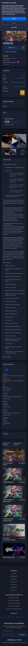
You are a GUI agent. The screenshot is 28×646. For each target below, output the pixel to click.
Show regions (6, 64)
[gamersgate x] (9, 617)
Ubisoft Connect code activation (14, 609)
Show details (14, 27)
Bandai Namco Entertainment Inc (18, 83)
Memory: (5, 401)
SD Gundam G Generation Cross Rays (9, 539)
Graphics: (5, 409)
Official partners (14, 576)
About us (14, 573)
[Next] (24, 152)
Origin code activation (14, 597)
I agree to (8, 630)
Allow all (14, 18)
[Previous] (3, 152)
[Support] (22, 617)
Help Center (14, 579)
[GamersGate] (14, 641)
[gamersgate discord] (17, 617)
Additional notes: (5, 418)
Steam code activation (14, 600)
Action (23, 75)
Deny (14, 23)
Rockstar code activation (14, 606)
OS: (4, 385)
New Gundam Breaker (9, 557)
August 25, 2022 (21, 78)
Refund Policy (14, 587)
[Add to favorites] (23, 47)
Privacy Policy (14, 584)
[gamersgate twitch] (13, 617)
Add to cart (11, 47)
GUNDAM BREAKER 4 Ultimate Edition (8, 520)
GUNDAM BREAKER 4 (8, 482)
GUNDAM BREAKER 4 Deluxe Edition (8, 500)
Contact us (14, 590)
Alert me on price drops (11, 51)
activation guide (13, 58)
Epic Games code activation (14, 603)
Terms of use (14, 582)
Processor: (5, 393)
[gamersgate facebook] (5, 617)
